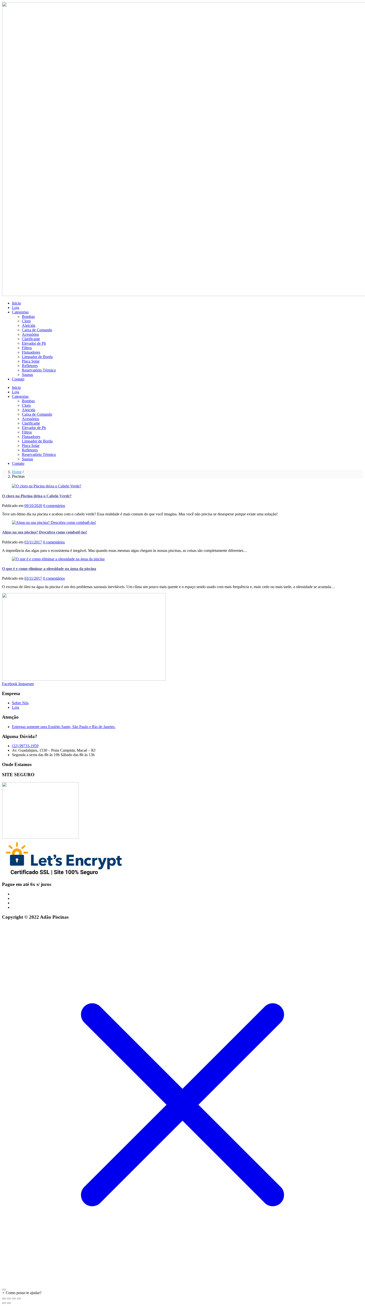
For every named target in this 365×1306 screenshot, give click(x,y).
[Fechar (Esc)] (19, 1298)
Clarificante (31, 339)
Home (17, 472)
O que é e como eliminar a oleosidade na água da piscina (49, 569)
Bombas (28, 316)
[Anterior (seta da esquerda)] (4, 1303)
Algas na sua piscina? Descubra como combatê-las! (44, 532)
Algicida (28, 325)
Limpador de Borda (37, 357)
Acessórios (30, 334)
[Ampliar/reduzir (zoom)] (4, 1298)
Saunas (27, 374)
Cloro (26, 321)
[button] (21, 1293)
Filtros (27, 348)
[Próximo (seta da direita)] (9, 1303)
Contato (18, 379)
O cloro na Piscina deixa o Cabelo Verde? (37, 496)
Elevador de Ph (34, 343)
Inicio (16, 303)
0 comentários (54, 505)
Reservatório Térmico (39, 370)
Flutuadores (31, 352)
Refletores (30, 366)
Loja (15, 307)
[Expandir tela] (9, 1298)
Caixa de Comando (37, 330)
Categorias (20, 312)
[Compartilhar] (14, 1298)
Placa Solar (30, 361)
